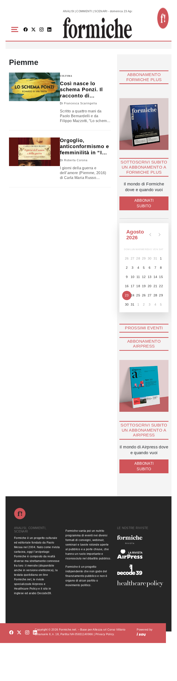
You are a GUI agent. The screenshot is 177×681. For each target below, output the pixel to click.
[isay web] (141, 634)
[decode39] (140, 569)
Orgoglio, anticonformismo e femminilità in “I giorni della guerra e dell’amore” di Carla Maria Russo (84, 146)
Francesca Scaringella (80, 103)
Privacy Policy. (105, 634)
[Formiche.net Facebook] (26, 30)
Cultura (66, 76)
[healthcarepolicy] (140, 584)
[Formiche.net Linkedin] (49, 30)
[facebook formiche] (11, 632)
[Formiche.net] (163, 18)
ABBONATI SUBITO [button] (144, 203)
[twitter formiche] (19, 632)
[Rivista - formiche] (140, 539)
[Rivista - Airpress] (140, 554)
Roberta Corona (76, 160)
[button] (15, 30)
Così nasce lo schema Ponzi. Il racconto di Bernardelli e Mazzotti (81, 90)
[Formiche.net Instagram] (41, 30)
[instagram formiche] (27, 632)
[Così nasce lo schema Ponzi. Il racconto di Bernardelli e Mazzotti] (34, 87)
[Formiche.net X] (33, 30)
